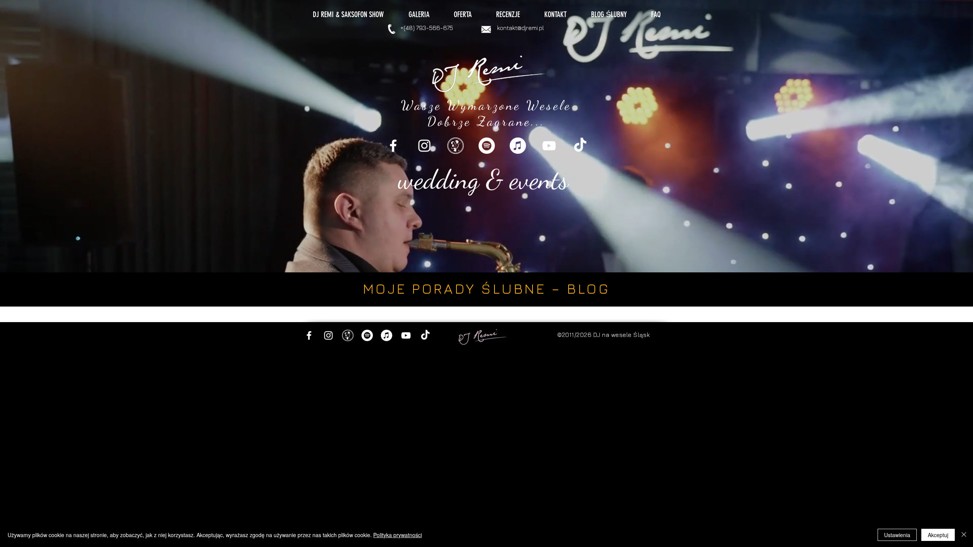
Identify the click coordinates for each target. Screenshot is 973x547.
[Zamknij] (963, 535)
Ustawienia (897, 535)
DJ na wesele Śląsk (621, 334)
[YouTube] (549, 146)
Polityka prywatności (397, 535)
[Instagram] (424, 146)
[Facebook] (393, 146)
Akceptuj (938, 535)
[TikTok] (580, 146)
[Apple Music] (518, 146)
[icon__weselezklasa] (455, 146)
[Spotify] (487, 146)
